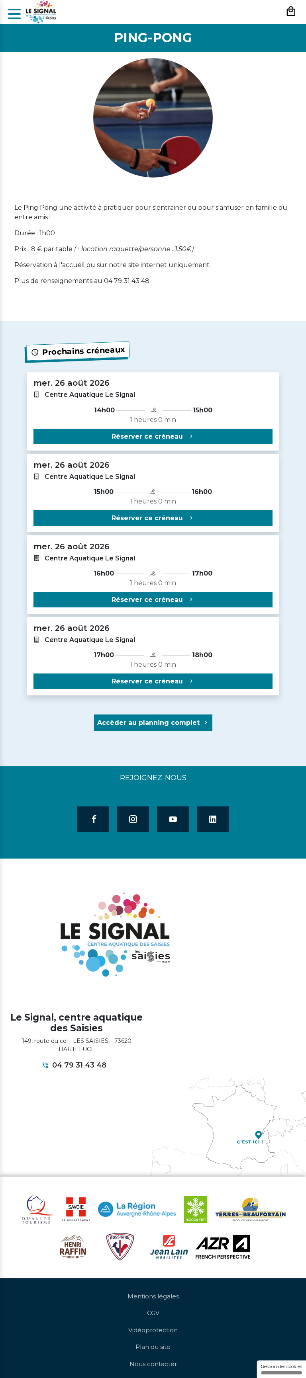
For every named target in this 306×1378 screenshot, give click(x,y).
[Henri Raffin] (73, 1245)
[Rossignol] (120, 1245)
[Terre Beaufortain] (251, 1208)
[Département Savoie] (76, 1208)
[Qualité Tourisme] (37, 1208)
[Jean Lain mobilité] (169, 1245)
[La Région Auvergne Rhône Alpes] (137, 1208)
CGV (153, 1313)
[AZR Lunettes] (223, 1245)
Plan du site (153, 1347)
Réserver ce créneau (148, 436)
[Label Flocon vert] (196, 1208)
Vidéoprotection (153, 1330)
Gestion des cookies (281, 1366)
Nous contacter (153, 1364)
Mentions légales (153, 1296)
